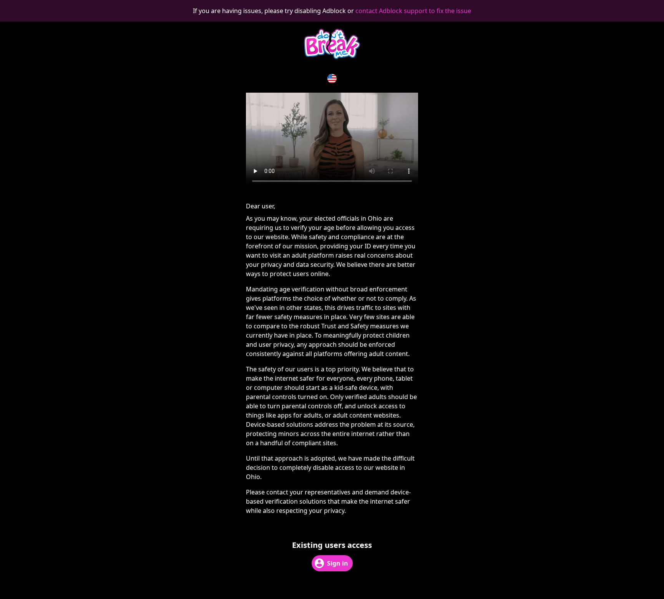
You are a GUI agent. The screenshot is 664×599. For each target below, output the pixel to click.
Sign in (337, 563)
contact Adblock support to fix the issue (413, 11)
